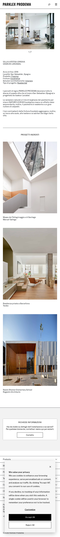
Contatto (30, 435)
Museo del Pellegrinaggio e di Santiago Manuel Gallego (19, 218)
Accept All (30, 517)
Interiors (29, 81)
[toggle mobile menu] (56, 4)
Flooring (14, 76)
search (49, 4)
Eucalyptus (15, 78)
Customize (30, 509)
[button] (54, 27)
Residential (22, 83)
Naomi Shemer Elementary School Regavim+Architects (17, 391)
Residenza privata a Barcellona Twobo (16, 304)
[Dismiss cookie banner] (50, 466)
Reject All (30, 525)
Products (7, 459)
